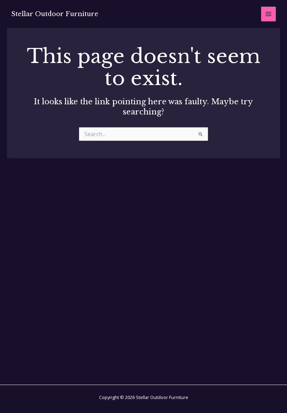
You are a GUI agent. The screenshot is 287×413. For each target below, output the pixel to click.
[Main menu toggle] (268, 14)
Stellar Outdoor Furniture (54, 14)
